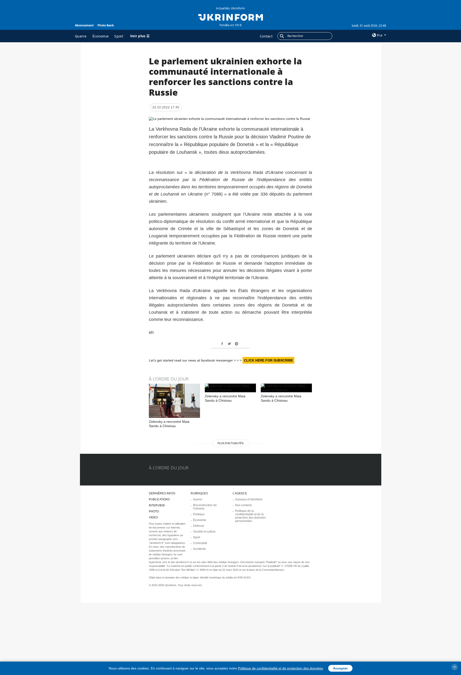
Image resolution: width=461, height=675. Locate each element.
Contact (266, 36)
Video (153, 517)
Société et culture (204, 531)
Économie (100, 36)
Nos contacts (243, 505)
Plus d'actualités (230, 443)
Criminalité (200, 543)
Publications (159, 499)
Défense (198, 526)
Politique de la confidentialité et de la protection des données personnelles (250, 516)
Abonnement (84, 25)
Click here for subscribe (268, 360)
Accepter (340, 668)
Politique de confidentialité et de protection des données (280, 668)
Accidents (199, 549)
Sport (118, 36)
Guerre (81, 36)
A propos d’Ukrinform (248, 499)
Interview (157, 505)
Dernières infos (162, 493)
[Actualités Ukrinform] (230, 16)
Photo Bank (105, 25)
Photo (154, 511)
